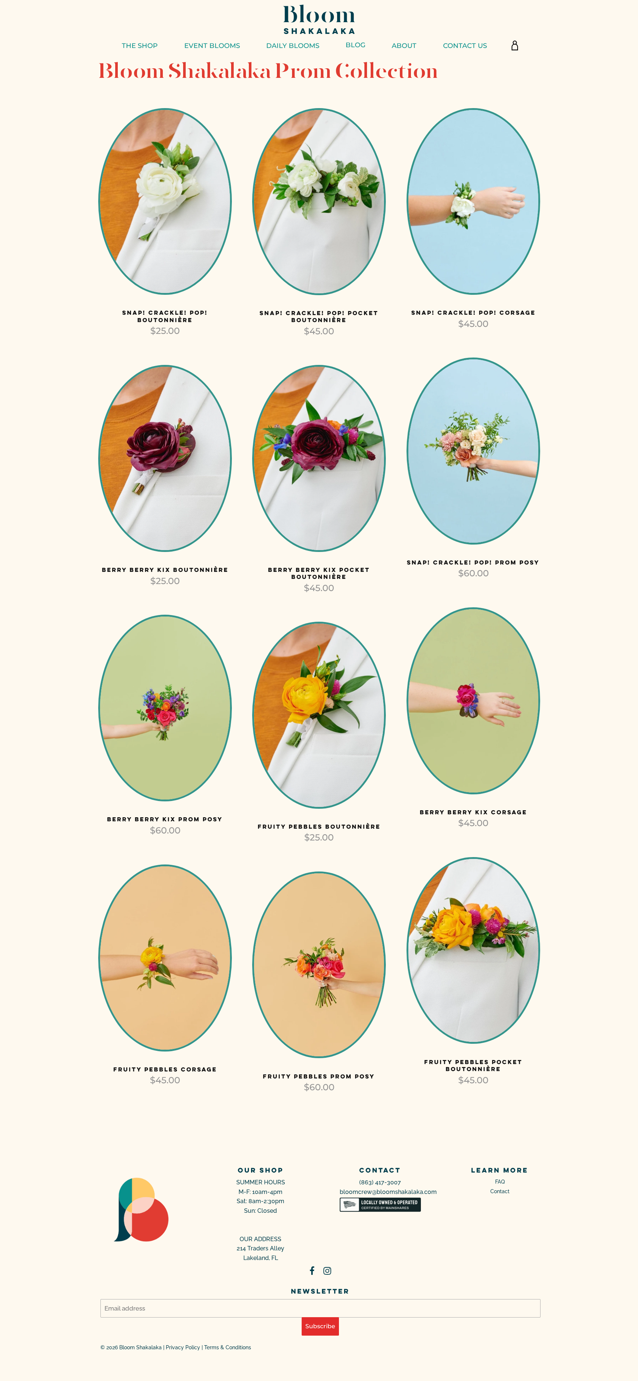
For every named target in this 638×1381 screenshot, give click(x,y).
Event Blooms (212, 45)
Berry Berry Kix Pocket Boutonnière (319, 573)
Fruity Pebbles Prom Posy (319, 1076)
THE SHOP (140, 45)
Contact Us (465, 45)
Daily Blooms (292, 45)
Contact (500, 1191)
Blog (356, 45)
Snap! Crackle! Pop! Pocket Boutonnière (319, 316)
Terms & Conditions (227, 1347)
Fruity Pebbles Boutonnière (319, 826)
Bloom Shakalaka (140, 1347)
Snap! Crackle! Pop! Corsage (473, 312)
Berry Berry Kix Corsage (473, 812)
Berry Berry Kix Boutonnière (165, 569)
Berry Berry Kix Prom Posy (165, 819)
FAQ (500, 1182)
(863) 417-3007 (380, 1182)
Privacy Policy (183, 1347)
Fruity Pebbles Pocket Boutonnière (473, 1065)
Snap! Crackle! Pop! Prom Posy (473, 562)
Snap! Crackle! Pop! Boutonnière (165, 316)
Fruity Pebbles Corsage (165, 1069)
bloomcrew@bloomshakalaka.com (388, 1191)
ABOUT (404, 45)
